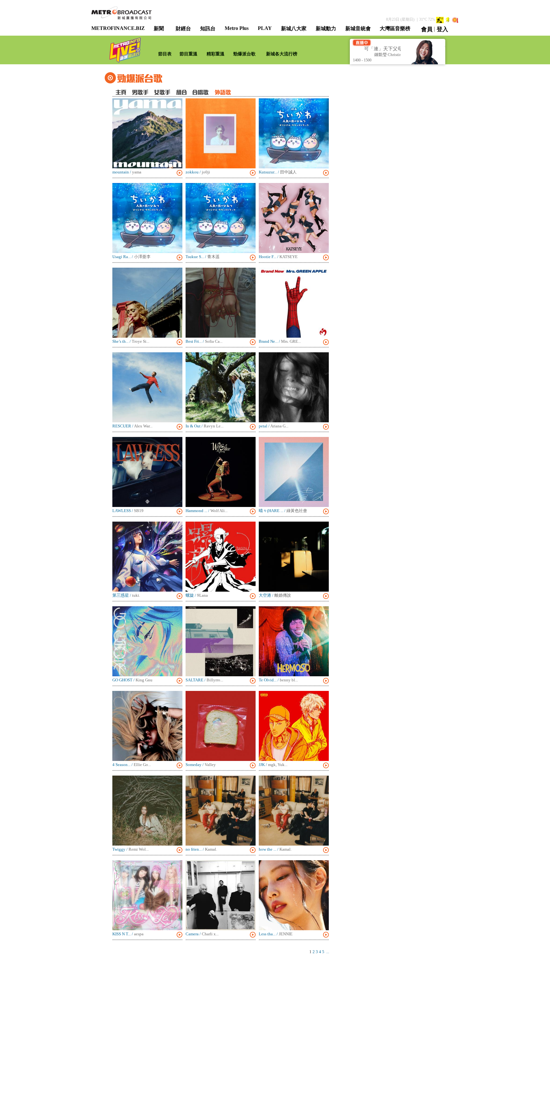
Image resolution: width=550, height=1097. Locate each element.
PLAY (265, 28)
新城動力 (326, 28)
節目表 (165, 54)
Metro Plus (237, 28)
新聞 (159, 28)
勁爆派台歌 (244, 54)
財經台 (183, 28)
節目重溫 (188, 54)
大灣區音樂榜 (395, 28)
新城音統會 (358, 28)
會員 (427, 29)
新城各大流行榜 (281, 54)
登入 (442, 29)
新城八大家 (294, 28)
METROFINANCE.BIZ (118, 28)
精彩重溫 (215, 54)
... (327, 951)
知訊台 (207, 28)
